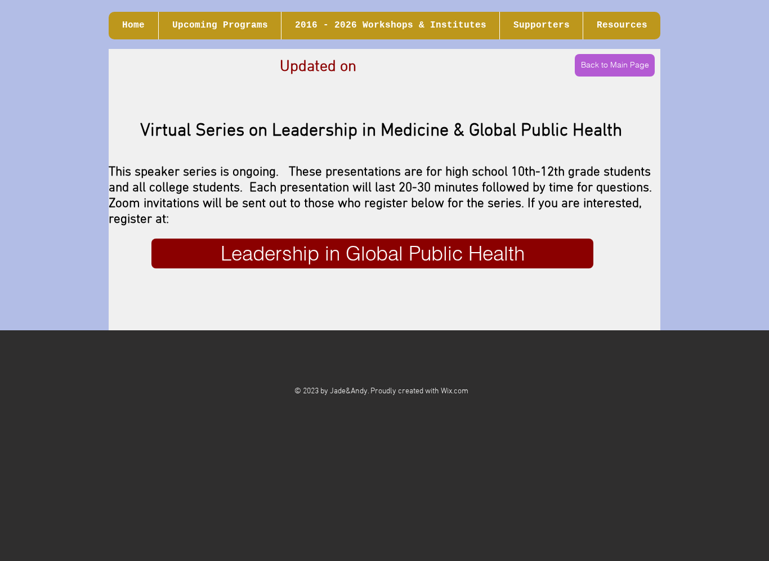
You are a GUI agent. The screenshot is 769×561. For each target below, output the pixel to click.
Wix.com (454, 391)
